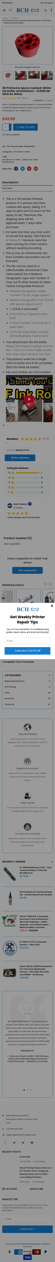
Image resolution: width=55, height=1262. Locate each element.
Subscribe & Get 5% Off (27, 650)
